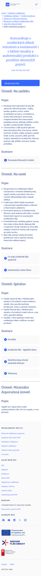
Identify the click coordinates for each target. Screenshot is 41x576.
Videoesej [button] (12, 373)
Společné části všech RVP (10, 437)
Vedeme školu (6, 490)
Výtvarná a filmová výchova (15, 18)
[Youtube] (9, 520)
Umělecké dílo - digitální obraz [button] (22, 350)
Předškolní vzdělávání (9, 442)
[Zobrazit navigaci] (36, 4)
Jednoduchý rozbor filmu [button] (19, 270)
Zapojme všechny (8, 486)
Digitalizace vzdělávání (10, 482)
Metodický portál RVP (9, 495)
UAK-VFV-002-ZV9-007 (13, 24)
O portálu (5, 454)
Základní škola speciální (10, 450)
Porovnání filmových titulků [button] (21, 160)
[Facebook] (3, 520)
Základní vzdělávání (16, 13)
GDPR (12, 564)
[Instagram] (25, 520)
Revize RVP (5, 478)
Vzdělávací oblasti (11, 16)
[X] (20, 520)
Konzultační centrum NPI (10, 509)
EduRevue (5, 474)
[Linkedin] (14, 520)
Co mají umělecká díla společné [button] (18, 258)
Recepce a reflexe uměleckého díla (18, 21)
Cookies (4, 564)
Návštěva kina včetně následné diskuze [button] (18, 361)
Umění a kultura (28, 16)
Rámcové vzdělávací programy (12, 433)
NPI (2, 465)
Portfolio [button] (12, 339)
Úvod (3, 13)
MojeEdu (4, 469)
